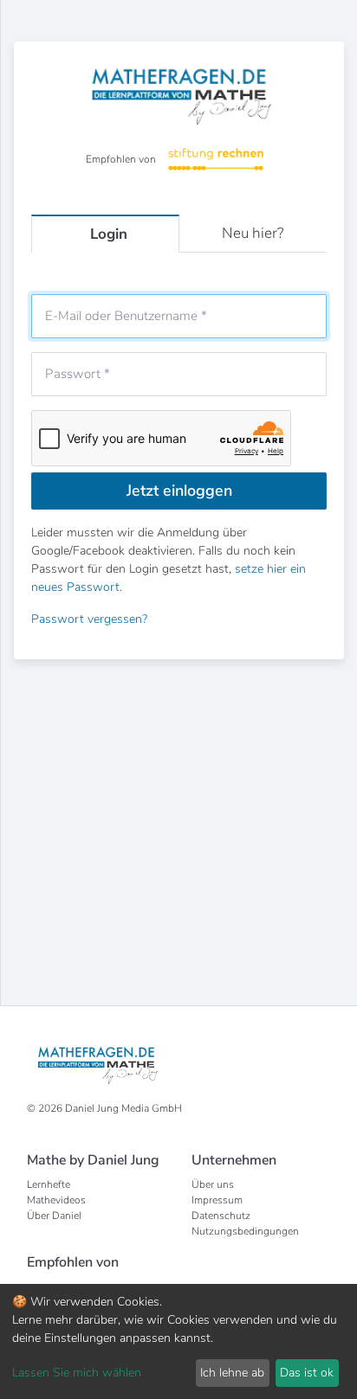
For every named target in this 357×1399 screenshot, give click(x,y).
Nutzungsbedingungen (245, 1231)
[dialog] (178, 1341)
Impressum (217, 1200)
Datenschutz (220, 1216)
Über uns (212, 1184)
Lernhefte (48, 1184)
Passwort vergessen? (89, 619)
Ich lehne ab (232, 1372)
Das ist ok (307, 1372)
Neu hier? (252, 233)
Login (108, 234)
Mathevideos (56, 1200)
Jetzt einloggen (179, 490)
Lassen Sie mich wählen (76, 1372)
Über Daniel (54, 1216)
